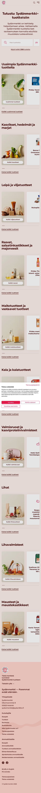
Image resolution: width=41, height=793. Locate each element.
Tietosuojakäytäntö (33, 385)
